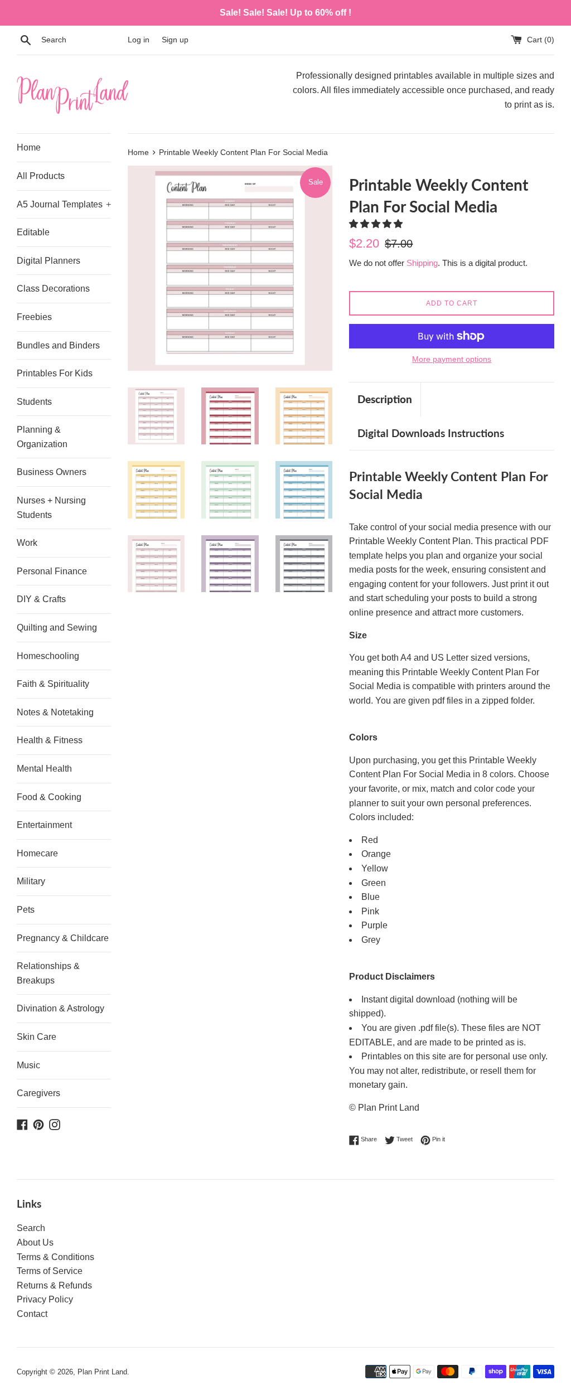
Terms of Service (50, 1271)
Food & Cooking (49, 797)
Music (28, 1065)
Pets (26, 909)
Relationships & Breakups (48, 973)
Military (31, 881)
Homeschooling (48, 656)
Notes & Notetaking (55, 712)
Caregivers (38, 1093)
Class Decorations (53, 288)
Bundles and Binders (58, 345)
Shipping (422, 263)
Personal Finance (52, 571)
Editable (33, 232)
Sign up (175, 39)
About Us (35, 1242)
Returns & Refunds (54, 1285)
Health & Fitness (50, 740)
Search (31, 1228)
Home (29, 147)
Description (384, 399)
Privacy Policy (45, 1299)
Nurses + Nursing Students (51, 508)
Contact (32, 1314)
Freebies (34, 317)
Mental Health (44, 768)
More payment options (451, 359)
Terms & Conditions (55, 1257)
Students (34, 401)
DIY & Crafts (41, 599)
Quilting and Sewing (57, 627)
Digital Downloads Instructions (430, 433)
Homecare (37, 853)
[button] (377, 224)
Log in (138, 39)
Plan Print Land (102, 1372)
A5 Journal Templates (64, 204)
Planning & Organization (42, 437)
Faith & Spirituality (53, 684)
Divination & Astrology (60, 1008)
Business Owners (51, 472)
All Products (41, 176)
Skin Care (36, 1037)
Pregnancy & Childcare (63, 938)
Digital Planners (48, 260)
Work (27, 543)
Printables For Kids (55, 373)
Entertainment (44, 825)
